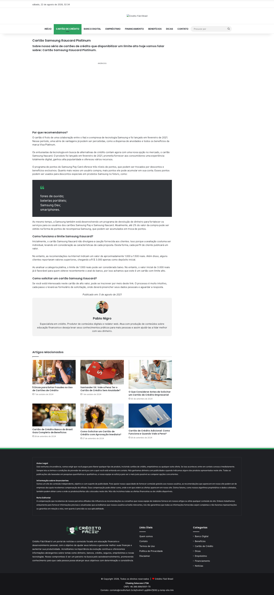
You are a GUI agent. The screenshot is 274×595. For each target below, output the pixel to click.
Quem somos (146, 536)
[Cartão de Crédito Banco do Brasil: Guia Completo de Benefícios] (54, 415)
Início (48, 28)
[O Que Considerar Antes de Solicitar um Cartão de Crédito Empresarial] (150, 374)
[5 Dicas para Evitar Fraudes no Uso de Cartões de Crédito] (54, 372)
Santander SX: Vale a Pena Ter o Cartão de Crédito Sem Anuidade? (100, 389)
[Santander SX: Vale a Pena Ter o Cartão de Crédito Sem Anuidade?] (102, 372)
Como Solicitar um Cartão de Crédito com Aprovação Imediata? (100, 433)
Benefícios (155, 28)
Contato (182, 28)
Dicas (169, 28)
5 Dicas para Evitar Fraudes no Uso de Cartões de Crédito (52, 389)
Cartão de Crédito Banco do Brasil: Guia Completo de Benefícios (52, 431)
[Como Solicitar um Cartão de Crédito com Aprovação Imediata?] (102, 416)
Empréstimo (113, 28)
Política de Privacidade (151, 551)
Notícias (199, 566)
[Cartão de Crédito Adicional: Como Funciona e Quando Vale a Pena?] (150, 416)
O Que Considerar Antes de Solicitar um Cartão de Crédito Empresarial (150, 393)
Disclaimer (144, 556)
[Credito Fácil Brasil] (137, 16)
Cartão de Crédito (67, 28)
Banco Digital (92, 28)
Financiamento (134, 28)
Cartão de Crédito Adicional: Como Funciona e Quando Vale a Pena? (149, 432)
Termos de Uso (147, 546)
